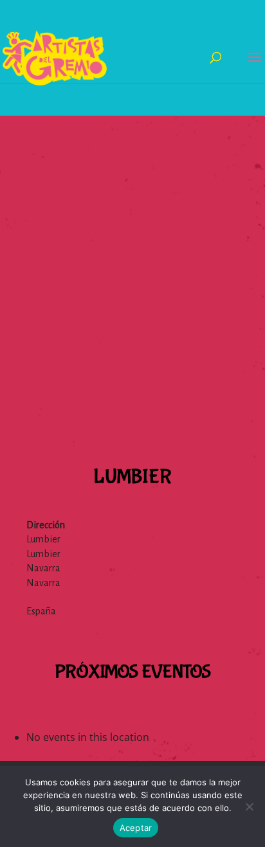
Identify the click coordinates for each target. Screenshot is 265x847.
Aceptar (136, 828)
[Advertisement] (132, 248)
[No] (248, 806)
